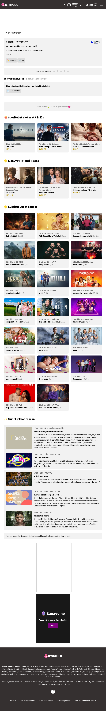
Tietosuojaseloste (27, 700)
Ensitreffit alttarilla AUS (73, 669)
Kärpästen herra (41, 515)
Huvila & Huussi (88, 669)
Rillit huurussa (50, 666)
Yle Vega (58, 682)
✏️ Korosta (11, 60)
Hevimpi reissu (98, 671)
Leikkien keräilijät (42, 457)
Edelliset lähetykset (36, 78)
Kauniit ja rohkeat (20, 669)
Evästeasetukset (46, 700)
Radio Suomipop (97, 682)
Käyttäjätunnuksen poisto (85, 700)
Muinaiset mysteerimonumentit (48, 431)
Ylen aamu (50, 677)
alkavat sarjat (66, 536)
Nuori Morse (61, 666)
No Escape (87, 671)
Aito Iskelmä (55, 684)
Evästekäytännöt (64, 700)
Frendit (53, 669)
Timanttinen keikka (52, 671)
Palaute (13, 700)
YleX (71, 682)
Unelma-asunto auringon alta (92, 666)
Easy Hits (77, 682)
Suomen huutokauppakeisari (39, 669)
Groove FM (45, 684)
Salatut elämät (7, 669)
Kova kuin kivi (77, 671)
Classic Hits (65, 684)
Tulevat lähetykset (14, 78)
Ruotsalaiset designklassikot (48, 494)
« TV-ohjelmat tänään (12, 33)
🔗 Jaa (21, 60)
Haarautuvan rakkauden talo (58, 674)
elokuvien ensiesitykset (25, 536)
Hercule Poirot (28, 666)
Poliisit (57, 677)
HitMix (38, 684)
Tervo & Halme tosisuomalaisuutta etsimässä (87, 674)
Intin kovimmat (41, 476)
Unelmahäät (12, 671)
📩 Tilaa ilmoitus (13, 91)
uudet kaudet (41, 536)
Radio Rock (86, 682)
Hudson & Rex (66, 671)
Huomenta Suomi (24, 671)
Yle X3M (66, 682)
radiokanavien (16, 682)
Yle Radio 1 (37, 682)
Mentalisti (11, 674)
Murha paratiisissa (74, 666)
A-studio (60, 669)
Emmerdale (39, 666)
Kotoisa (4, 674)
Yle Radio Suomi (48, 682)
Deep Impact (21, 674)
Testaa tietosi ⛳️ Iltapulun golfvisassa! (52, 107)
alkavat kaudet (54, 536)
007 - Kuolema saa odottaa (37, 674)
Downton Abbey (38, 671)
